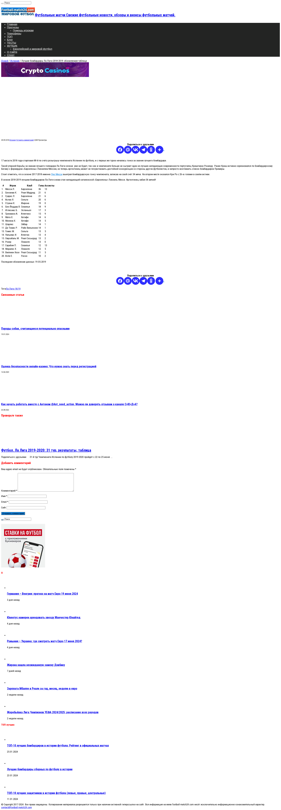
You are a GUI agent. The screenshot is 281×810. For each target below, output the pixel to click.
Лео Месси (56, 174)
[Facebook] (120, 150)
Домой (4, 60)
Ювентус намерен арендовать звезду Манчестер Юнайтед (43, 617)
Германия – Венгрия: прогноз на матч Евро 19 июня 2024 (42, 593)
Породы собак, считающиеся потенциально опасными (35, 328)
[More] (160, 150)
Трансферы (14, 33)
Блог (10, 39)
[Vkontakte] (135, 150)
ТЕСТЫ (11, 42)
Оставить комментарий (25, 140)
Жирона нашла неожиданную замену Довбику (36, 665)
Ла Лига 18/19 (13, 288)
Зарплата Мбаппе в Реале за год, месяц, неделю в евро (42, 688)
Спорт (10, 55)
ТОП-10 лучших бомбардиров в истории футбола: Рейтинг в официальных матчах (58, 745)
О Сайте (12, 52)
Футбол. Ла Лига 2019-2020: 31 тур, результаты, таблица (46, 450)
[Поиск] (2, 3)
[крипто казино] (45, 76)
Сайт (3, 507)
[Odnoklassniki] (151, 150)
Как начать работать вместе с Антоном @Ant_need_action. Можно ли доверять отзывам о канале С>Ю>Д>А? (69, 404)
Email (4, 501)
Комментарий (9, 490)
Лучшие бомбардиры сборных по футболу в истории (39, 769)
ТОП (9, 36)
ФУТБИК (12, 45)
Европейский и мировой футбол (32, 48)
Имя (4, 496)
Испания (14, 60)
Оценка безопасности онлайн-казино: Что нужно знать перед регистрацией (48, 366)
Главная (12, 24)
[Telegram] (143, 150)
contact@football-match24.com (16, 807)
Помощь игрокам (23, 30)
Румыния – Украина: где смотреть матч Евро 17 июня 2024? (44, 641)
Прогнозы (13, 27)
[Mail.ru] (128, 150)
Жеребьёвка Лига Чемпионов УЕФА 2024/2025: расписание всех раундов (52, 712)
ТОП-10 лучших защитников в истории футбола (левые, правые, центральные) (56, 793)
